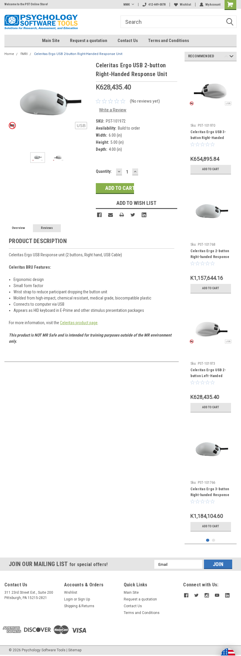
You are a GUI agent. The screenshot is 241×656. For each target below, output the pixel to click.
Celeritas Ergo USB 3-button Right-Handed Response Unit (208, 138)
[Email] (110, 214)
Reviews (47, 228)
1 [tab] (207, 540)
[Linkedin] (144, 214)
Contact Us (128, 40)
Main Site (51, 40)
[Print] (121, 214)
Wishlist (185, 4)
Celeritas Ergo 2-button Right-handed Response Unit (209, 257)
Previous (10, 104)
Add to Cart (210, 169)
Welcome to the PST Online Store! (26, 4)
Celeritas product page (79, 322)
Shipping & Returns (79, 606)
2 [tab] (213, 540)
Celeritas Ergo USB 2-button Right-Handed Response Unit (78, 54)
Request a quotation (88, 40)
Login (68, 599)
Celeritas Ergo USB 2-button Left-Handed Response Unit (208, 376)
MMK (126, 4)
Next (85, 104)
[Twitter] (132, 214)
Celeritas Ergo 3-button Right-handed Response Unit (209, 495)
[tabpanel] (211, 121)
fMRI (24, 54)
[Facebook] (99, 214)
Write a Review (112, 110)
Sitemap (74, 650)
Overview (18, 228)
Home (9, 54)
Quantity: (104, 171)
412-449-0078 (156, 4)
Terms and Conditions (168, 40)
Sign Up (84, 599)
